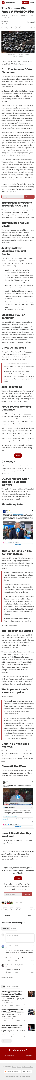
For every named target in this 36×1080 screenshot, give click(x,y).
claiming (29, 662)
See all (5, 1041)
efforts (28, 352)
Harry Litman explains (22, 342)
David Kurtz (4, 21)
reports (24, 401)
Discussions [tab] (15, 986)
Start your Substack (13, 1071)
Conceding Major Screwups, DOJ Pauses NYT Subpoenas (12, 1011)
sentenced (27, 414)
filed (17, 676)
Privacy (14, 1067)
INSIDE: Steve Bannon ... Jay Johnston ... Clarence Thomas (13, 1031)
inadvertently (6, 647)
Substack (9, 1076)
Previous (7, 915)
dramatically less (22, 428)
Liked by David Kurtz (13, 948)
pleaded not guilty (10, 212)
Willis (16, 270)
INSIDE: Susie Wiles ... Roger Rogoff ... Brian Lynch (13, 999)
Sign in (32, 2)
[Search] (33, 986)
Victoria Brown (10, 965)
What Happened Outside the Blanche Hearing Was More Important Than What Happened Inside (12, 994)
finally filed (11, 642)
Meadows (8, 270)
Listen (32, 22)
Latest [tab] (8, 986)
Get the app (27, 1071)
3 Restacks (23, 903)
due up (29, 448)
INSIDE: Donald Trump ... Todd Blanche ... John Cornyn (11, 1015)
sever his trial (21, 237)
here (16, 859)
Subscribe (25, 2)
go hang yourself (21, 468)
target (21, 354)
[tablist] (9, 928)
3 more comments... (7, 977)
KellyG (8, 946)
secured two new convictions (15, 491)
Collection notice (27, 1067)
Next (29, 915)
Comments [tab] (6, 928)
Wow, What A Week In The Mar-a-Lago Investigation (11, 1026)
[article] (18, 998)
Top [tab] (4, 986)
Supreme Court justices (12, 725)
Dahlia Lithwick (7, 697)
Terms (19, 1067)
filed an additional (17, 291)
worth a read (12, 625)
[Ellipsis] (33, 945)
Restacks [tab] (13, 928)
